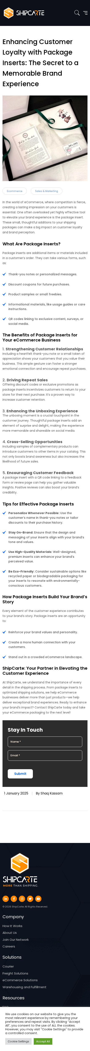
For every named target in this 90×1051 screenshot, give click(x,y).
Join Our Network (16, 939)
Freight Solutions (15, 973)
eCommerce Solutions (20, 980)
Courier (8, 966)
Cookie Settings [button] (18, 1041)
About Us (10, 932)
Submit (20, 773)
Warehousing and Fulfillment (24, 987)
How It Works (12, 926)
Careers (9, 946)
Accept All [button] (43, 1041)
